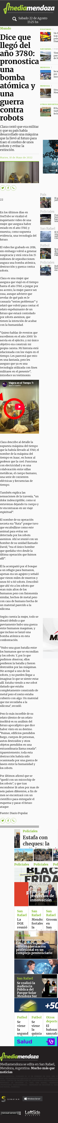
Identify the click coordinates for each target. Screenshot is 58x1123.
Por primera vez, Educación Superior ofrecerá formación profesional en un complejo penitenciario (34, 946)
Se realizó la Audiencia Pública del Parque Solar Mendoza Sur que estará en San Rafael (27, 992)
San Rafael (22, 913)
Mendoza (23, 935)
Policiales (30, 831)
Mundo (5, 28)
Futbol (37, 1017)
